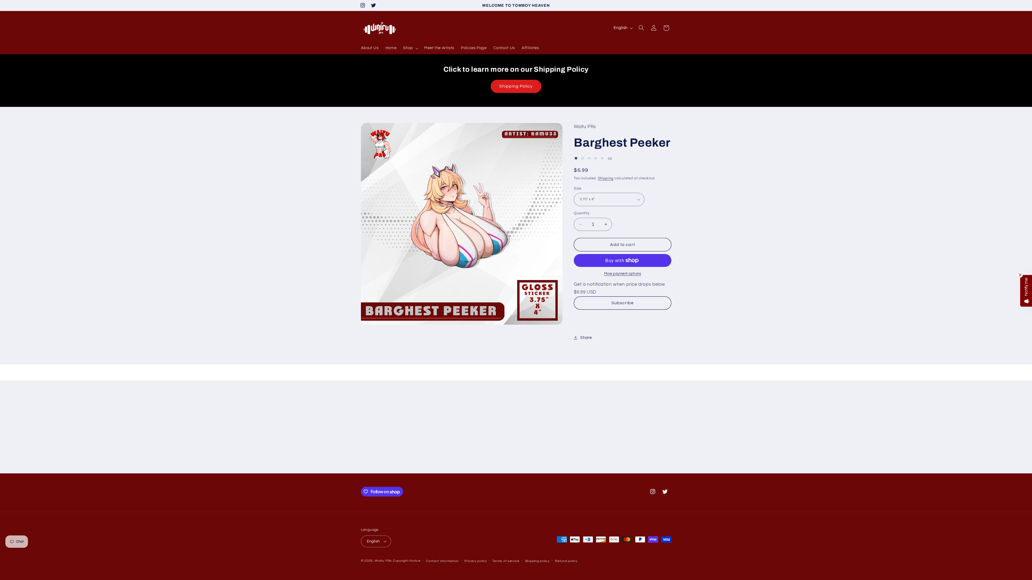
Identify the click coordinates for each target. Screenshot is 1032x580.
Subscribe (622, 303)
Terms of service (505, 561)
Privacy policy (475, 561)
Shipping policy (537, 561)
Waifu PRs (383, 560)
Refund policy (566, 561)
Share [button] (586, 338)
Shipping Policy (516, 86)
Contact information (442, 561)
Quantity (581, 213)
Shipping (606, 178)
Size (577, 188)
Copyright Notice (407, 560)
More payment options (622, 274)
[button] (410, 48)
